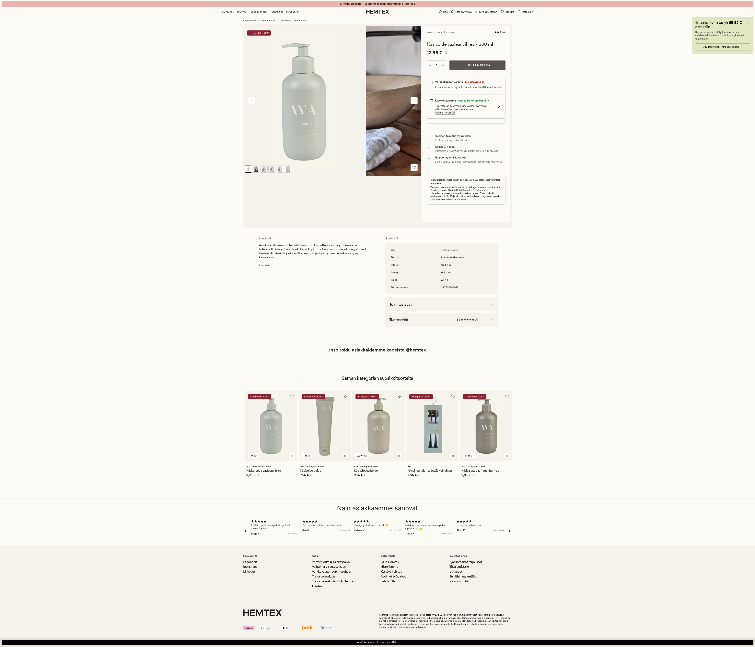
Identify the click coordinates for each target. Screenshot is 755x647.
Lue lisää (264, 265)
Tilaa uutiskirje (459, 566)
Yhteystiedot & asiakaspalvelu (332, 562)
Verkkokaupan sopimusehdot (331, 571)
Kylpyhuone (249, 20)
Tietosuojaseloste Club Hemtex (333, 581)
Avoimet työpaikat (393, 576)
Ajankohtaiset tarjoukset (465, 562)
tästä (463, 199)
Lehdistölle (388, 581)
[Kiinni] (748, 22)
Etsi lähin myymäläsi (463, 576)
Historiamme (389, 566)
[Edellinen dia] (251, 100)
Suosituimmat (258, 11)
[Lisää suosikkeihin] (414, 167)
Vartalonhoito (268, 20)
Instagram (250, 566)
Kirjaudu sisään (459, 581)
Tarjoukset (276, 11)
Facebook (250, 562)
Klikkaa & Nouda (477, 65)
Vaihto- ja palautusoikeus (329, 566)
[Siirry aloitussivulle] (377, 12)
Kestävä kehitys (391, 571)
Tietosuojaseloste (324, 576)
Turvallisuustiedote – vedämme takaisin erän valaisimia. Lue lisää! (377, 3)
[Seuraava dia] (414, 100)
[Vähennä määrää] (430, 65)
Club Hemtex (390, 562)
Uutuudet (228, 11)
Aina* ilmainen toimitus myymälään (377, 642)
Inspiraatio (292, 11)
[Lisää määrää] (443, 65)
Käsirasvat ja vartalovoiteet (293, 20)
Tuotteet (242, 11)
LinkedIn (249, 571)
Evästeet (318, 586)
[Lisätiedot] (445, 53)
